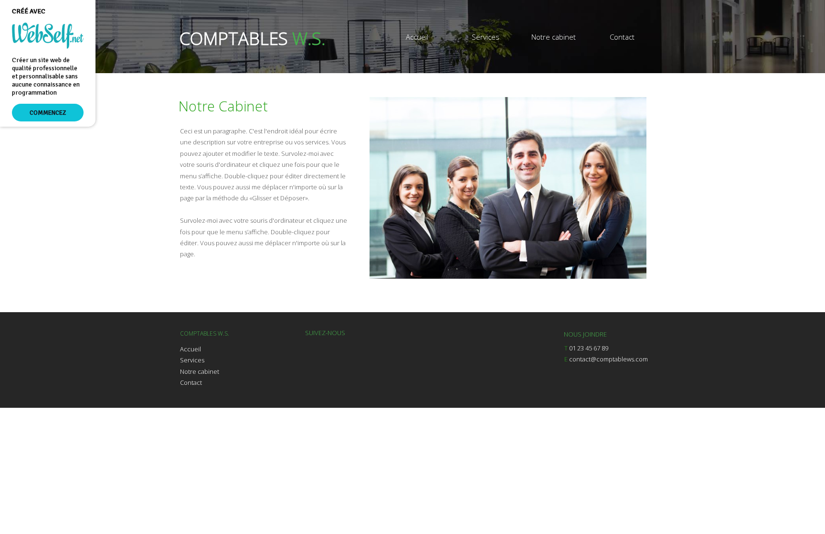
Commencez (48, 113)
